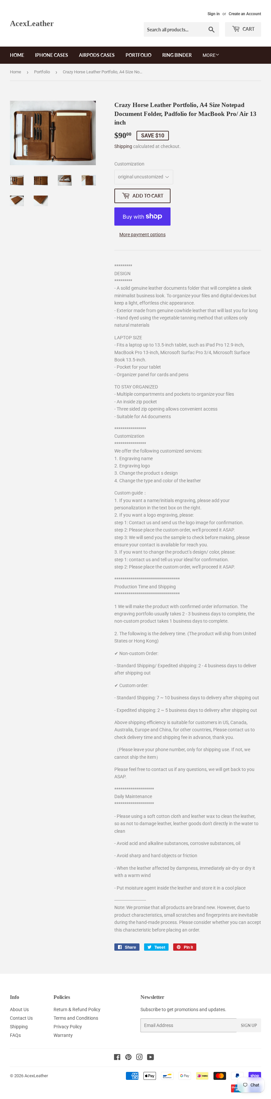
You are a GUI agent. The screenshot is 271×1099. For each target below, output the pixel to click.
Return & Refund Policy (77, 1009)
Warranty (63, 1035)
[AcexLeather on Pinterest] (128, 1058)
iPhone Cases (51, 55)
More (209, 55)
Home (17, 55)
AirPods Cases (97, 55)
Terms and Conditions (76, 1018)
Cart (248, 29)
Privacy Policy (68, 1026)
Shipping (123, 146)
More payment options (142, 234)
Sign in (214, 14)
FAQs (15, 1035)
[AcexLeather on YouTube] (150, 1058)
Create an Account (245, 14)
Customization (129, 163)
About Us (19, 1009)
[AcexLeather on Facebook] (117, 1058)
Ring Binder (177, 55)
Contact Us (21, 1018)
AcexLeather (32, 23)
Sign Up (249, 1025)
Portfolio (138, 55)
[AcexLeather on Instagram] (139, 1058)
